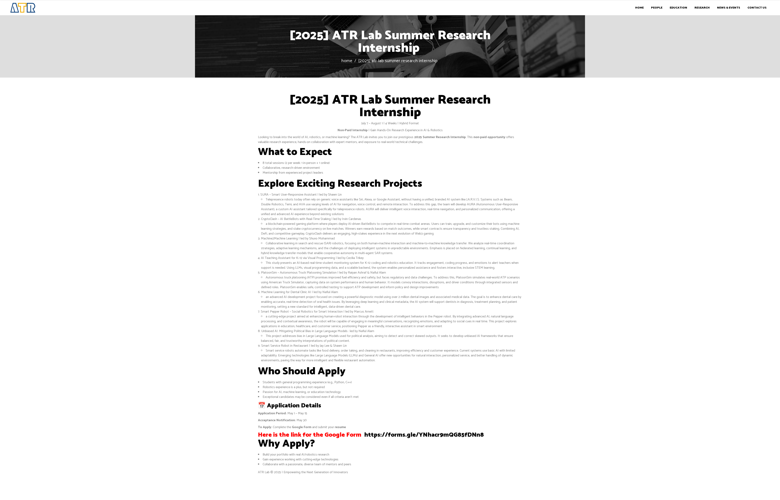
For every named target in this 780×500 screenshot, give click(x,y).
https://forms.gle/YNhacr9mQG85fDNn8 (423, 435)
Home (346, 61)
